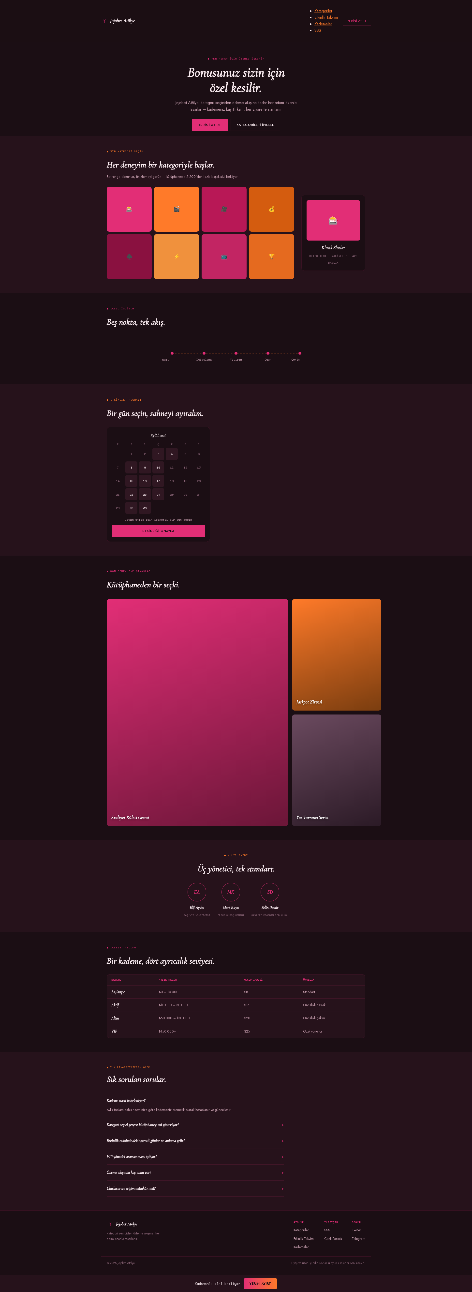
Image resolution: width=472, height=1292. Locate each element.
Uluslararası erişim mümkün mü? (131, 1188)
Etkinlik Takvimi (326, 17)
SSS (317, 30)
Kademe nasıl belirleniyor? (126, 1100)
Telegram (358, 1238)
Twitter (356, 1230)
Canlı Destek (333, 1238)
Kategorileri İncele (255, 124)
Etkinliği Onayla (158, 531)
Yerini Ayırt (357, 21)
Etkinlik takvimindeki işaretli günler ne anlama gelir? (146, 1140)
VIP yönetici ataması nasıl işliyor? (132, 1156)
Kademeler (323, 24)
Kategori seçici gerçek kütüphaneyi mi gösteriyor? (143, 1124)
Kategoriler (323, 11)
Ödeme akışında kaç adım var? (129, 1172)
